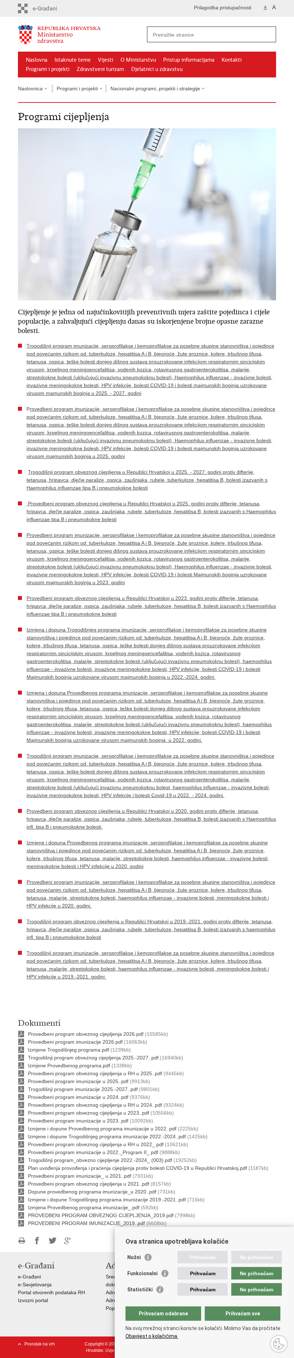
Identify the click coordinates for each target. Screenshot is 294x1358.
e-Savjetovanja (35, 1284)
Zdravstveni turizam (100, 69)
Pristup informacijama (188, 60)
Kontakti (232, 60)
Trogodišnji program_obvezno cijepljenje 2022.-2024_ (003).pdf (100, 1160)
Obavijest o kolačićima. (151, 1336)
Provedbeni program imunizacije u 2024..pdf (78, 1097)
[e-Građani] (48, 8)
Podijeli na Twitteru (52, 1240)
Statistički (140, 1289)
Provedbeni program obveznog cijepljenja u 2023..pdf (88, 1113)
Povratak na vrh (39, 1344)
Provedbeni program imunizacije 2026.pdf (75, 1042)
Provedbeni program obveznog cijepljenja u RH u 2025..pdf (95, 1073)
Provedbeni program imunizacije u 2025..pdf (78, 1081)
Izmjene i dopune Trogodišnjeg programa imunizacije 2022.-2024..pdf (107, 1136)
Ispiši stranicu (21, 1240)
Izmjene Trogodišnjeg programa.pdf (68, 1050)
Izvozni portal (33, 1300)
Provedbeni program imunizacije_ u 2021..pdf (79, 1176)
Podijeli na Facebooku (37, 1240)
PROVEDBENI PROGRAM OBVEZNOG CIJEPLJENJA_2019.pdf (101, 1215)
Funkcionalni (142, 1273)
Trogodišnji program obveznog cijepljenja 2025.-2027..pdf (93, 1058)
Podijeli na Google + (68, 1240)
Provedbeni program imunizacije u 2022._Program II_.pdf (93, 1152)
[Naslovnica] (82, 34)
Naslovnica (30, 88)
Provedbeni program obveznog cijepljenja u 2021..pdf (88, 1184)
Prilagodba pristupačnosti (222, 7)
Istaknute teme (72, 60)
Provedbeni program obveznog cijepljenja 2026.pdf (85, 1034)
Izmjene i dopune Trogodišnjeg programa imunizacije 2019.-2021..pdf (107, 1199)
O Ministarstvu (138, 60)
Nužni (134, 1257)
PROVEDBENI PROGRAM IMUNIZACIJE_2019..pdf (86, 1223)
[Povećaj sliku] (147, 214)
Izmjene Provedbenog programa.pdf (69, 1065)
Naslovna (36, 60)
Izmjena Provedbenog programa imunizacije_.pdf (83, 1207)
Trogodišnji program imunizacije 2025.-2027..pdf (83, 1089)
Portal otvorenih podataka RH (51, 1292)
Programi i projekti (48, 69)
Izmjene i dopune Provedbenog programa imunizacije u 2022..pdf (102, 1128)
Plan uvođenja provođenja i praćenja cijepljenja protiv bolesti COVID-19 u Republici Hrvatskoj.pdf (137, 1168)
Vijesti (105, 60)
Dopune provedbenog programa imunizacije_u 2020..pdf (92, 1192)
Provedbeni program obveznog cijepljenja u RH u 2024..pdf (95, 1105)
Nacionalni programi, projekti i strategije (155, 88)
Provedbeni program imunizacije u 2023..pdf (78, 1121)
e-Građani (29, 1277)
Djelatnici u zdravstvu (156, 69)
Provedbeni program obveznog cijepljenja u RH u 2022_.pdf (95, 1144)
